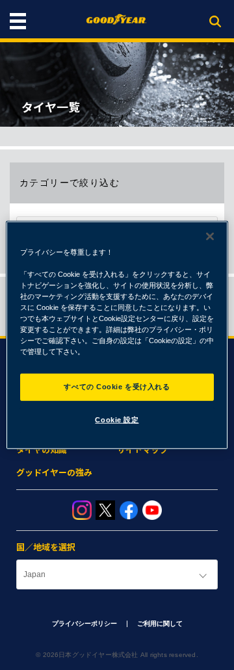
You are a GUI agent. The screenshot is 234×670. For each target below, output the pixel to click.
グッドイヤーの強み (54, 472)
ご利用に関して (160, 623)
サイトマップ (142, 450)
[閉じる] (210, 236)
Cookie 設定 (116, 420)
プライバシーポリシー (84, 623)
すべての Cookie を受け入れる (117, 387)
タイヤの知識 (41, 450)
